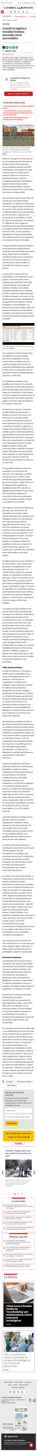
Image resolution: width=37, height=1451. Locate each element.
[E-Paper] (32, 3)
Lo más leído (18, 1201)
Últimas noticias (18, 1236)
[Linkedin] (13, 47)
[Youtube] (27, 11)
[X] (15, 11)
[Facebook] (19, 11)
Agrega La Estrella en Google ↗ (18, 93)
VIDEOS (18, 1143)
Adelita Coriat (10, 51)
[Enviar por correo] (16, 47)
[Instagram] (23, 11)
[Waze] (34, 1400)
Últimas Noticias (20, 16)
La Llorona (32, 16)
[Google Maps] (30, 1400)
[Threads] (11, 11)
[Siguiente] (34, 1172)
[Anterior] (2, 1172)
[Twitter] (3, 47)
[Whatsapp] (10, 47)
